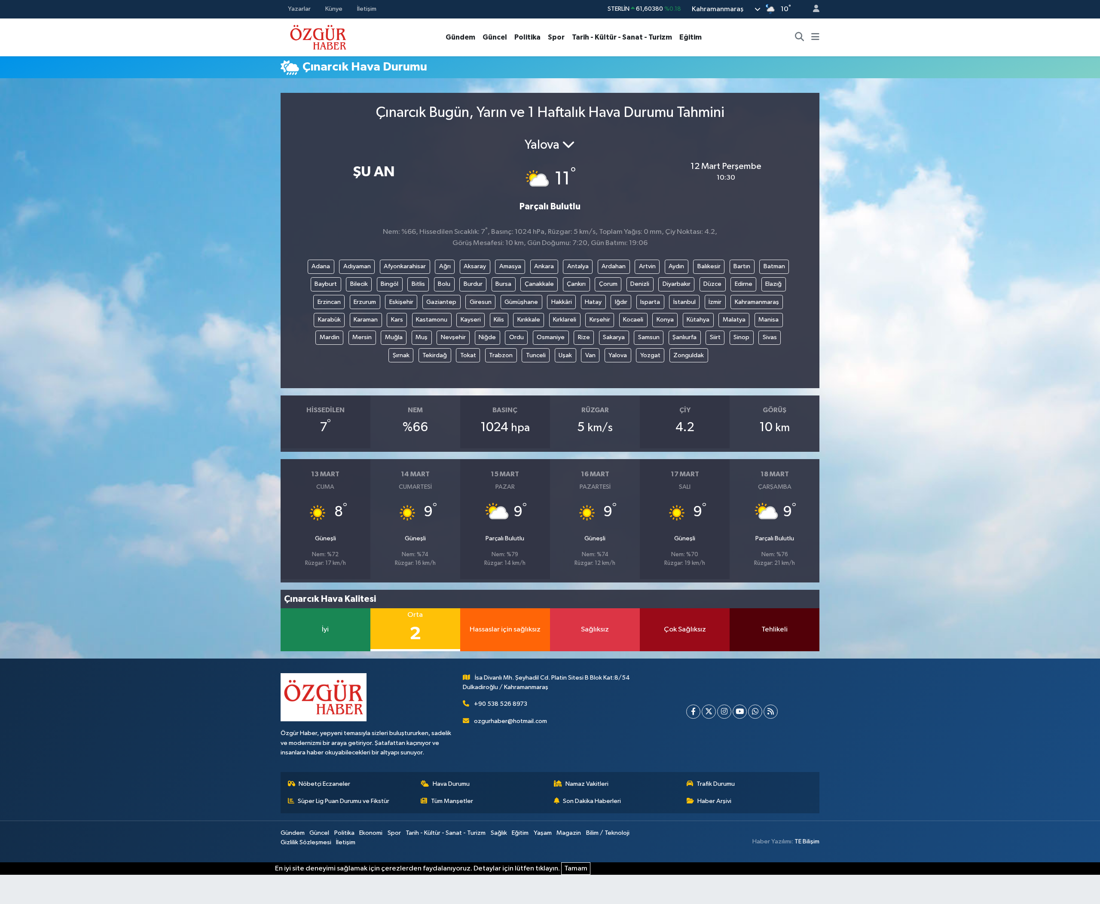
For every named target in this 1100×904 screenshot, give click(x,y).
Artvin (647, 266)
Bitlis (418, 284)
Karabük (329, 319)
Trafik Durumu (716, 784)
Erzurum (365, 302)
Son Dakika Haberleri (592, 801)
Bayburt (326, 284)
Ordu (516, 337)
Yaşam (543, 833)
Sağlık (499, 833)
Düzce (712, 284)
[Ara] (799, 37)
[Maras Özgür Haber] (318, 37)
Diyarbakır (677, 284)
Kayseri (471, 319)
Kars (397, 319)
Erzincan (329, 302)
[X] (709, 712)
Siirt (715, 337)
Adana (321, 266)
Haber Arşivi (714, 801)
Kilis (499, 319)
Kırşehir (600, 319)
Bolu (444, 284)
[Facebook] (693, 712)
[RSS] (771, 712)
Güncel (495, 37)
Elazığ (773, 284)
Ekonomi (370, 833)
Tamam (575, 868)
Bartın (741, 266)
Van (590, 355)
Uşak (565, 355)
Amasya (510, 266)
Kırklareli (564, 319)
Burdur (473, 284)
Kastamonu (431, 319)
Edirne (743, 284)
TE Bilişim (806, 841)
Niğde (487, 337)
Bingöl (389, 284)
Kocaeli (633, 319)
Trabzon (501, 355)
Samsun (649, 337)
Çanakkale (539, 284)
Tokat (468, 355)
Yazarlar (299, 9)
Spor (556, 37)
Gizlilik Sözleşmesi (306, 842)
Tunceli (536, 355)
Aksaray (475, 266)
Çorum (608, 284)
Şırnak (401, 355)
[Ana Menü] (815, 37)
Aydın (676, 266)
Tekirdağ (434, 355)
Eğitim (690, 37)
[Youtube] (740, 712)
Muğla (394, 337)
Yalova (617, 355)
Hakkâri (561, 302)
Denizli (639, 284)
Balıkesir (709, 266)
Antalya (578, 266)
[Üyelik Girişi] (812, 9)
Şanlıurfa (684, 337)
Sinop (741, 337)
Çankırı (576, 284)
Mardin (329, 337)
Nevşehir (453, 337)
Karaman (366, 319)
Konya (665, 319)
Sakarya (614, 337)
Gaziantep (441, 302)
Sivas (770, 337)
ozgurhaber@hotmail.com (510, 721)
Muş (422, 337)
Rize (584, 337)
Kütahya (698, 319)
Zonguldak (688, 355)
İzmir (715, 302)
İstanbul (684, 302)
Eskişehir (401, 302)
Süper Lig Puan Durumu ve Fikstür (343, 801)
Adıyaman (357, 266)
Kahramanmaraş (757, 302)
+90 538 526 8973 (500, 704)
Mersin (362, 337)
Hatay (593, 302)
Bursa (503, 284)
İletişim (366, 9)
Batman (774, 266)
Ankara (544, 266)
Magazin (568, 833)
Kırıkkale (528, 319)
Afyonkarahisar (405, 266)
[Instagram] (724, 712)
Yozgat (650, 355)
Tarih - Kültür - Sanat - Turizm (622, 37)
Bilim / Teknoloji (607, 833)
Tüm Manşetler (452, 801)
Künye (333, 9)
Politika (527, 37)
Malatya (734, 319)
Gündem (460, 37)
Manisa (768, 319)
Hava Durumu (451, 784)
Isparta (650, 302)
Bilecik (359, 284)
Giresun (481, 302)
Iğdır (621, 302)
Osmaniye (551, 337)
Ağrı (445, 266)
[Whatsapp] (755, 712)
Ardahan (614, 266)
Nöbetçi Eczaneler (324, 784)
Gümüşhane (521, 302)
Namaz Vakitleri (586, 784)
